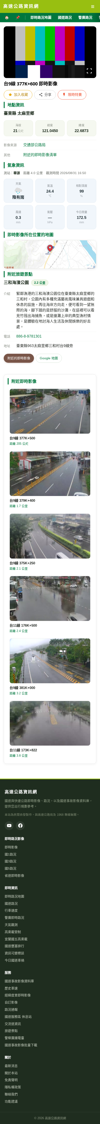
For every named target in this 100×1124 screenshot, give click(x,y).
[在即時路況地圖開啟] (50, 254)
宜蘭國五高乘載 (16, 939)
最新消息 (11, 1066)
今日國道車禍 (14, 960)
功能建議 (11, 1101)
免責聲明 (11, 1080)
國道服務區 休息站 (18, 1016)
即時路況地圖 (40, 17)
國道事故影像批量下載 (21, 1045)
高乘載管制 (13, 932)
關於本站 (11, 1073)
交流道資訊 (13, 1024)
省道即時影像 (14, 875)
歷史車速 (11, 988)
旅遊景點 (11, 1031)
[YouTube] (9, 825)
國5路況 (10, 868)
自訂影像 (11, 1002)
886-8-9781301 (29, 336)
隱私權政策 (13, 1087)
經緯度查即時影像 (18, 995)
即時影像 (11, 847)
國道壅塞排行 (14, 946)
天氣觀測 (11, 925)
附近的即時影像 (18, 358)
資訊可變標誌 (14, 953)
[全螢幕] (89, 71)
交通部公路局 (34, 145)
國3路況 (10, 861)
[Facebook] (20, 825)
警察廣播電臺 (14, 1038)
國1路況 (10, 854)
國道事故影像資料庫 (19, 981)
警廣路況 (85, 17)
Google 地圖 (49, 358)
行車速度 (11, 910)
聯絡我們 (11, 1094)
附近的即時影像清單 (40, 155)
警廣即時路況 (14, 917)
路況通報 (11, 1009)
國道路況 (65, 17)
